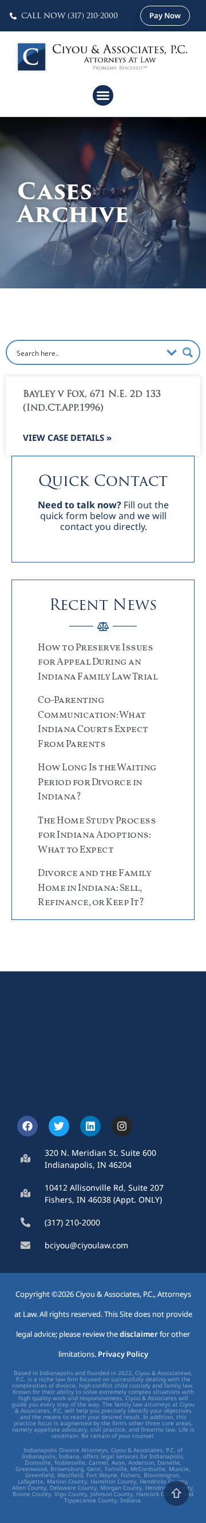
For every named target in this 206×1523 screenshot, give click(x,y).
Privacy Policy (123, 1354)
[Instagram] (122, 1126)
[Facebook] (27, 1126)
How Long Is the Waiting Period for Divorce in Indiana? (97, 782)
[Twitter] (59, 1126)
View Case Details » (67, 437)
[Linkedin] (90, 1126)
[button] (103, 95)
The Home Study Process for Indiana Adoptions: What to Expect (97, 835)
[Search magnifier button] (188, 352)
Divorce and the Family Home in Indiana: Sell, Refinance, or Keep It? (94, 888)
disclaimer (139, 1334)
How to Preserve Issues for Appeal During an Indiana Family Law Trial (97, 662)
